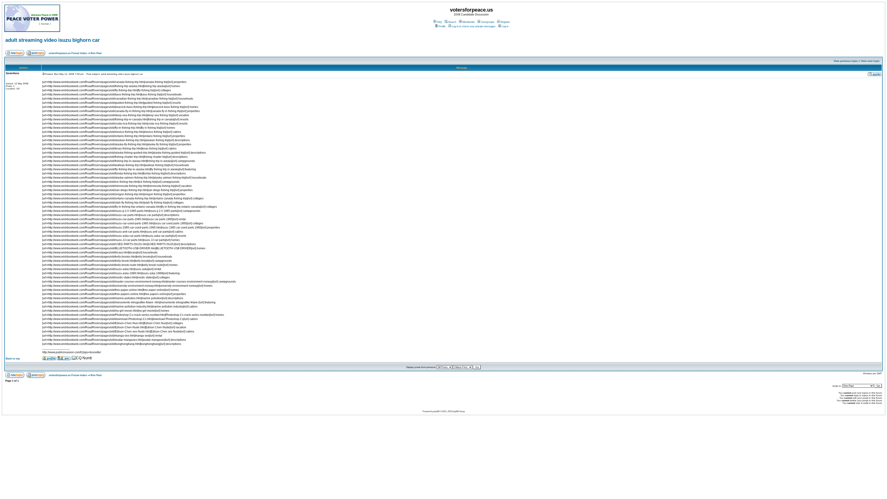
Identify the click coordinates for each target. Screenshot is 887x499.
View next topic (870, 61)
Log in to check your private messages (473, 26)
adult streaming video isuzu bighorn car (52, 40)
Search (452, 22)
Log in (505, 26)
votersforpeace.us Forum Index (68, 53)
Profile (442, 26)
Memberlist (468, 22)
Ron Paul (96, 53)
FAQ (439, 22)
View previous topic (846, 61)
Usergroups (487, 22)
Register (505, 22)
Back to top (13, 358)
